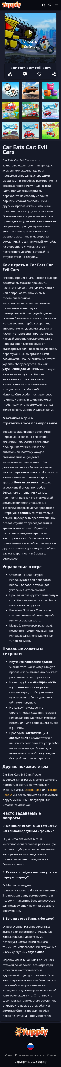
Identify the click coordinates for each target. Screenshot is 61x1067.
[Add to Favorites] (39, 74)
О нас (9, 1055)
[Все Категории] (56, 5)
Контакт (52, 1055)
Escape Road (32, 790)
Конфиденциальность (30, 1055)
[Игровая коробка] (50, 5)
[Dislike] (25, 74)
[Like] (10, 74)
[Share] (54, 74)
